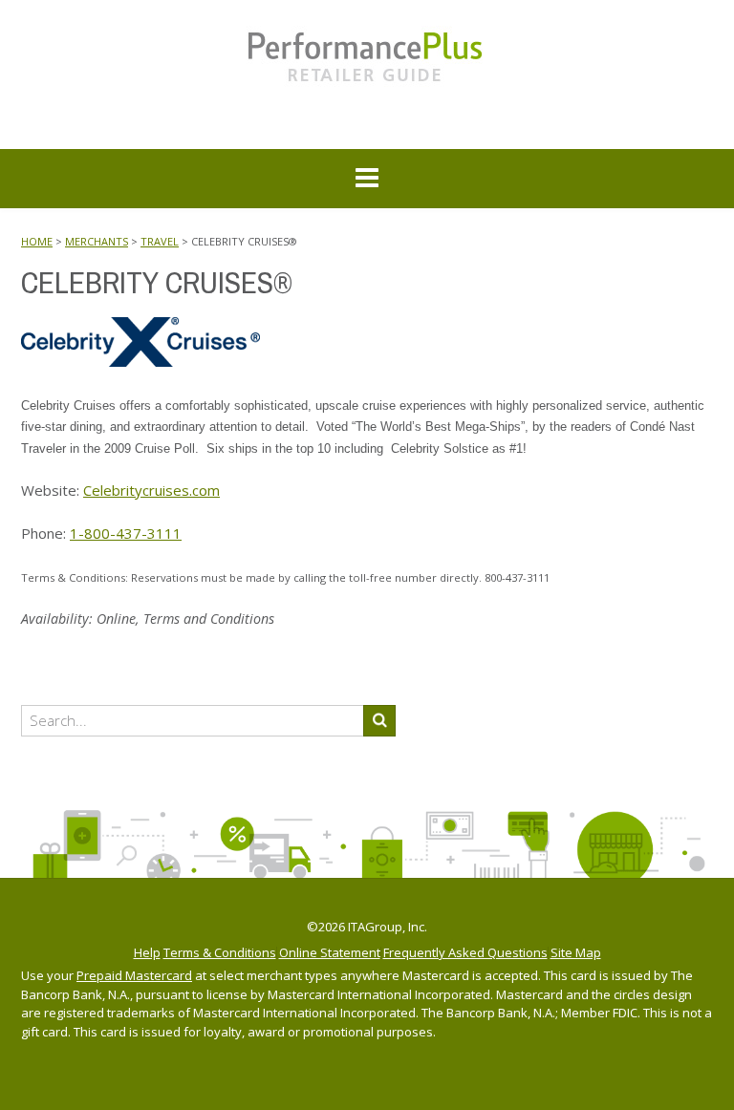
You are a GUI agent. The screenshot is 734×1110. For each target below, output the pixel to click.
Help (147, 953)
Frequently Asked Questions (465, 953)
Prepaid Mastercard (134, 975)
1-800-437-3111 (126, 533)
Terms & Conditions (219, 953)
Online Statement (329, 953)
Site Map (575, 953)
